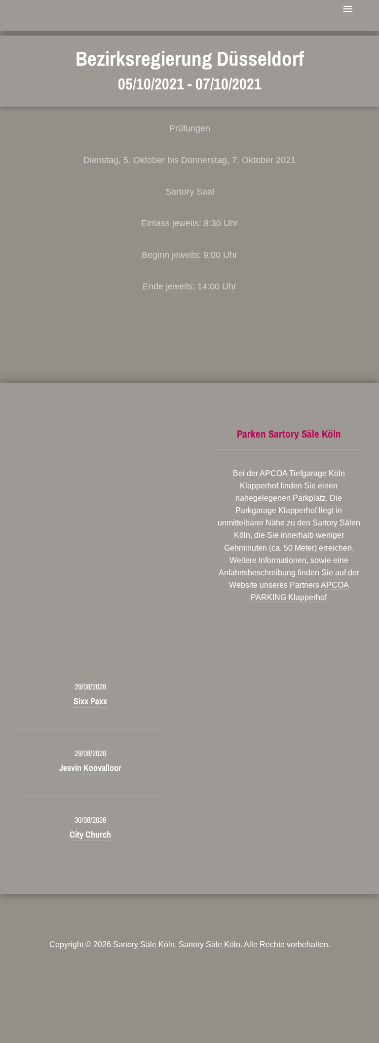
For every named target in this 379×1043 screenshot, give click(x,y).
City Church (90, 834)
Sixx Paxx (90, 701)
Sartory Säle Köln (144, 944)
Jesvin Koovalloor (90, 768)
